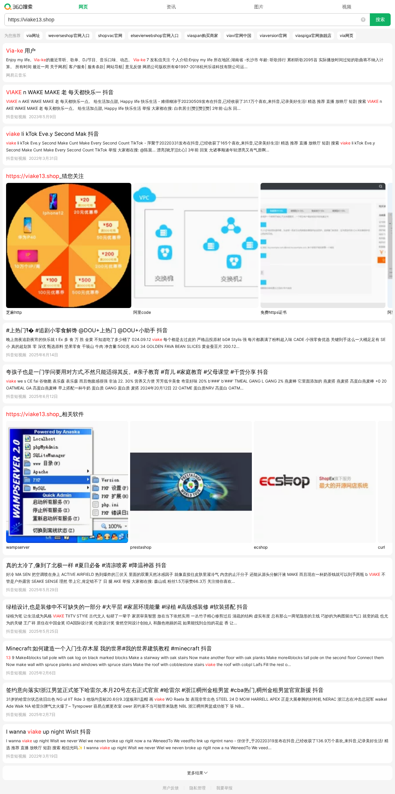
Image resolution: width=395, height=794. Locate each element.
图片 (258, 7)
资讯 (171, 7)
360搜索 (19, 7)
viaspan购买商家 (202, 35)
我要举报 (224, 787)
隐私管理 (197, 787)
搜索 (380, 19)
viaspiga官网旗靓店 (313, 35)
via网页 (346, 35)
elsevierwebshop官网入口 (155, 35)
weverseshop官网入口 (69, 35)
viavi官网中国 (238, 35)
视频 (346, 7)
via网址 (33, 35)
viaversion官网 (273, 35)
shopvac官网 (110, 35)
